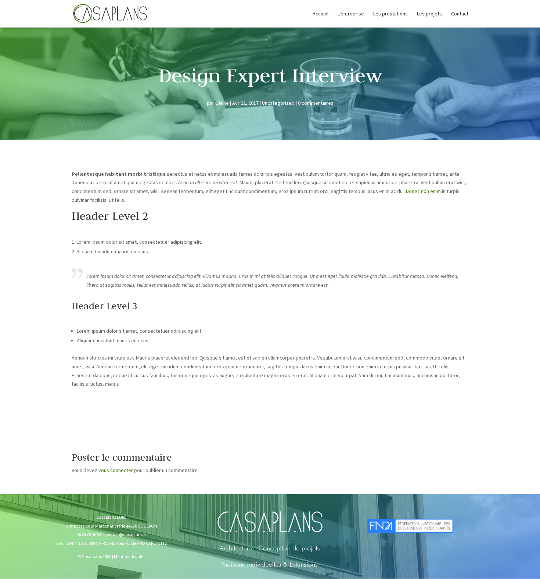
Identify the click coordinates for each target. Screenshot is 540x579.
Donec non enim (423, 191)
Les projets (429, 14)
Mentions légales (129, 556)
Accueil (320, 14)
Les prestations (390, 14)
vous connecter (115, 470)
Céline (222, 103)
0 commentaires (316, 103)
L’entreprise (351, 14)
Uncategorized (278, 103)
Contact (459, 14)
